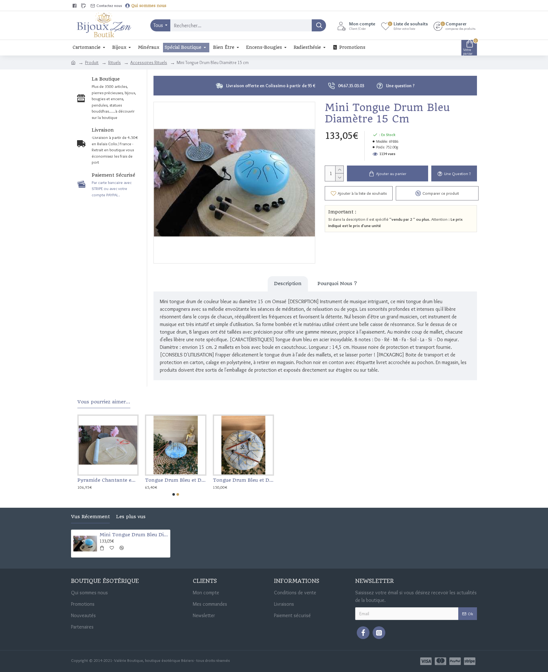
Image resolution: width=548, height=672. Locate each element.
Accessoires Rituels (148, 62)
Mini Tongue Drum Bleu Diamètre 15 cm (134, 535)
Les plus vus (131, 516)
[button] (174, 494)
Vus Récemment (90, 516)
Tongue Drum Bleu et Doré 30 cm (243, 480)
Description (288, 283)
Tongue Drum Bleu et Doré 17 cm (175, 480)
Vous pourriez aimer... (103, 402)
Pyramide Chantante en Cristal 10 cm (108, 480)
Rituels (114, 62)
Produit (92, 62)
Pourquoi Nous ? (337, 283)
